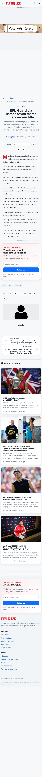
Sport (12, 98)
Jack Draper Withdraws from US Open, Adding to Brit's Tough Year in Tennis (17, 498)
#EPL (10, 286)
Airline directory (7, 644)
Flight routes (6, 648)
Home (4, 98)
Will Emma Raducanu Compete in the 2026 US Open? (14, 399)
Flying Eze (11, 137)
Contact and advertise (9, 659)
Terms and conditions (9, 669)
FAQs (3, 662)
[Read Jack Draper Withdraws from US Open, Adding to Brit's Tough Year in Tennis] (21, 480)
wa (33, 144)
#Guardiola (18, 286)
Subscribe (21, 270)
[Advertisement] (21, 72)
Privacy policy (6, 666)
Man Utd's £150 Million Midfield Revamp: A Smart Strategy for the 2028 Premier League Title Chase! (15, 548)
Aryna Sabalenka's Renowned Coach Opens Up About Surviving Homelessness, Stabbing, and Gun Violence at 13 (18, 449)
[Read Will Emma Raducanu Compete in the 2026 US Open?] (21, 381)
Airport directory (7, 641)
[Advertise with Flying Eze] (21, 28)
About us (4, 656)
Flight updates (6, 638)
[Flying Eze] (13, 3)
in (28, 144)
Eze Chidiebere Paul (11, 411)
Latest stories (6, 635)
